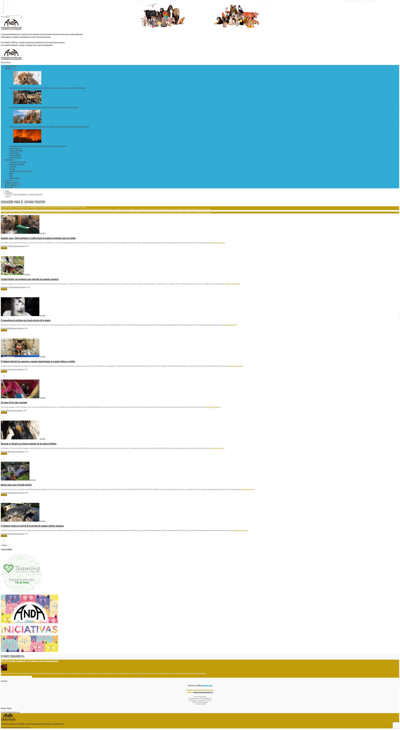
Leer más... (43, 233)
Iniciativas (8, 193)
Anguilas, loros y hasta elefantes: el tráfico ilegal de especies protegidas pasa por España (38, 238)
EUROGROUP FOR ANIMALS (17, 164)
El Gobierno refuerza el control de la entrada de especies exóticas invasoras (32, 525)
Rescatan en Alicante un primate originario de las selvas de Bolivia (28, 443)
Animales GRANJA (14, 153)
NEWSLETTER (9, 187)
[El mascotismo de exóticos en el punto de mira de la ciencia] (20, 315)
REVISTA (7, 180)
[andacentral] (11, 30)
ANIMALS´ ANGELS (14, 178)
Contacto (8, 10)
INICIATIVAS (8, 160)
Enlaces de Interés (10, 12)
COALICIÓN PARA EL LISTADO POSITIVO (20, 171)
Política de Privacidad (13, 727)
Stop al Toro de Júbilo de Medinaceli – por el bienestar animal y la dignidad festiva (29, 661)
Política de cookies (25, 727)
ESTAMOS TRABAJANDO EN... (13, 656)
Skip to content (5, 62)
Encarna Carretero (18, 246)
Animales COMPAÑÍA (15, 155)
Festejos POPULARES (15, 157)
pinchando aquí (207, 685)
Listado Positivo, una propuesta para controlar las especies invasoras (30, 279)
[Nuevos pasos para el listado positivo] (15, 480)
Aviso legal (4, 727)
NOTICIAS (8, 68)
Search (3, 17)
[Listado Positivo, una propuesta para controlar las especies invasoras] (12, 274)
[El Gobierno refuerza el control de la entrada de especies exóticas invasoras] (20, 521)
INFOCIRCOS (12, 166)
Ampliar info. (201, 673)
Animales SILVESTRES (15, 148)
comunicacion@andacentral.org (203, 692)
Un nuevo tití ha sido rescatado (14, 402)
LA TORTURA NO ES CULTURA (17, 162)
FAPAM (11, 173)
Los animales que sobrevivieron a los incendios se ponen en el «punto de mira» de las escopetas (37, 146)
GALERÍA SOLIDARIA (10, 185)
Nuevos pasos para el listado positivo (16, 484)
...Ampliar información (217, 243)
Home (7, 191)
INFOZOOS (12, 169)
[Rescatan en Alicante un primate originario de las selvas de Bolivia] (20, 439)
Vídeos (7, 8)
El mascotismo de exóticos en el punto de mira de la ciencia (25, 320)
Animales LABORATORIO (16, 150)
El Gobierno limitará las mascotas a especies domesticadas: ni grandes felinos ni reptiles (38, 361)
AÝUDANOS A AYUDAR (11, 182)
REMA (10, 176)
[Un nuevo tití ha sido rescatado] (20, 398)
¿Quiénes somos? (10, 66)
